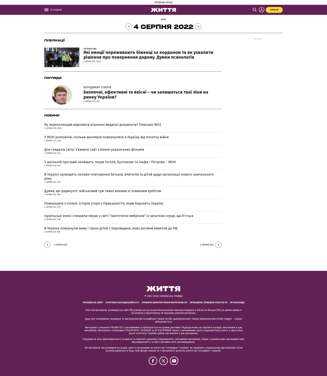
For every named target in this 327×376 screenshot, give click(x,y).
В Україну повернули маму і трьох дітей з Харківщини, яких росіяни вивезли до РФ (111, 228)
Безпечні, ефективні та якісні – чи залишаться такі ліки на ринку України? (145, 93)
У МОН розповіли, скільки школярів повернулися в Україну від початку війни (106, 137)
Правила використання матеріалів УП (164, 302)
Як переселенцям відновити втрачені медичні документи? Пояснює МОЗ (102, 125)
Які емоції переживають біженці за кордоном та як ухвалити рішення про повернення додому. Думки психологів (148, 55)
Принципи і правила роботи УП (208, 302)
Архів (163, 19)
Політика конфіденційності (122, 302)
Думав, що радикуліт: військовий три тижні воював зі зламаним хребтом (102, 191)
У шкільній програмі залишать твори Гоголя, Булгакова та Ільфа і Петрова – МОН (110, 162)
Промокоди (237, 302)
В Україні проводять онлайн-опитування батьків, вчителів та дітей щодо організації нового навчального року (129, 176)
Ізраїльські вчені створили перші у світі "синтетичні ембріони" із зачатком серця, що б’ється (118, 216)
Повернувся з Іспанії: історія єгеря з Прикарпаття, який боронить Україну (103, 203)
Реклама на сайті (93, 302)
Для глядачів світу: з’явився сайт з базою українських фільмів (94, 149)
